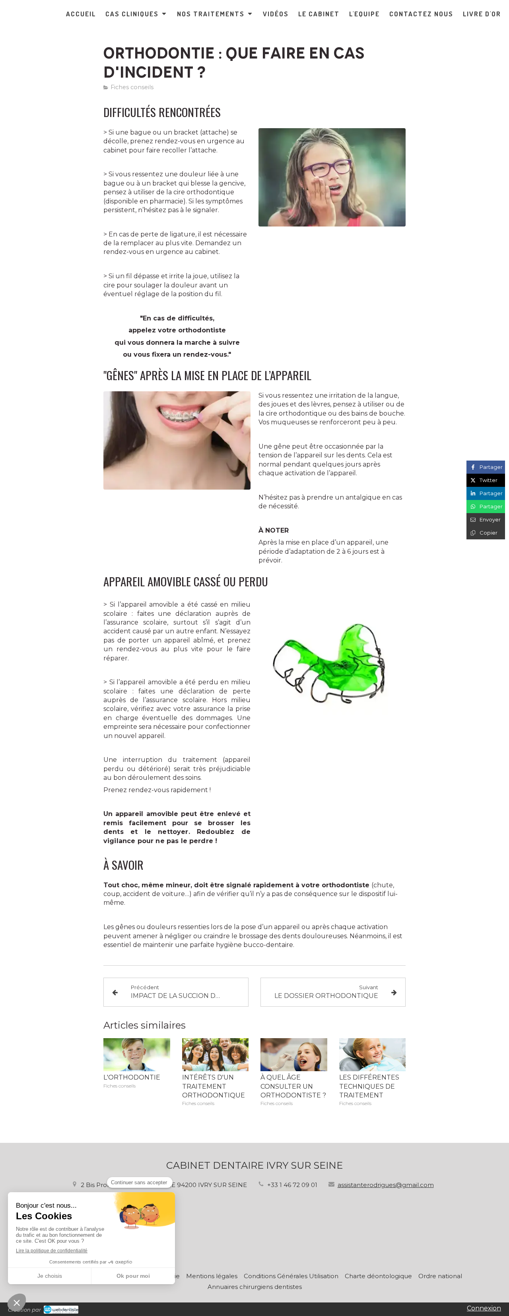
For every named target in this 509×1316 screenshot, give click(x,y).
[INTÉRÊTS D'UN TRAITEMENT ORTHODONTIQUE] (215, 1055)
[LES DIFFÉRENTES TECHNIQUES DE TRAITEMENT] (372, 1055)
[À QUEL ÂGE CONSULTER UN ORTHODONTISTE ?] (293, 1055)
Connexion (484, 1308)
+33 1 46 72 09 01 (292, 1185)
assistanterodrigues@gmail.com (386, 1185)
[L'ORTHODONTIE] (136, 1055)
